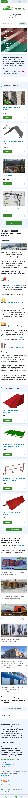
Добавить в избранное (24, 117)
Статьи (8, 789)
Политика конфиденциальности (10, 759)
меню (5, 1)
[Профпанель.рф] (14, 9)
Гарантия (20, 785)
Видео (2, 789)
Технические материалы (18, 789)
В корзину (7, 117)
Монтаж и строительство (16, 347)
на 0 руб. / (10, 796)
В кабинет (20, 1)
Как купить (12, 785)
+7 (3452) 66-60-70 (15, 14)
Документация (12, 787)
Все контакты (5, 775)
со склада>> (20, 339)
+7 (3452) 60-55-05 (21, 545)
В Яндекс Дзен (6, 73)
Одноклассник (16, 71)
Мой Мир (15, 73)
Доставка (11, 326)
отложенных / (20, 796)
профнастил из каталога (12, 285)
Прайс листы (21, 787)
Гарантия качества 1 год (15, 302)
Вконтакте (6, 71)
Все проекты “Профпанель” (14, 708)
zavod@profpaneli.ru (17, 16)
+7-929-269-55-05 (16, 18)
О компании (4, 785)
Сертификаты (5, 791)
